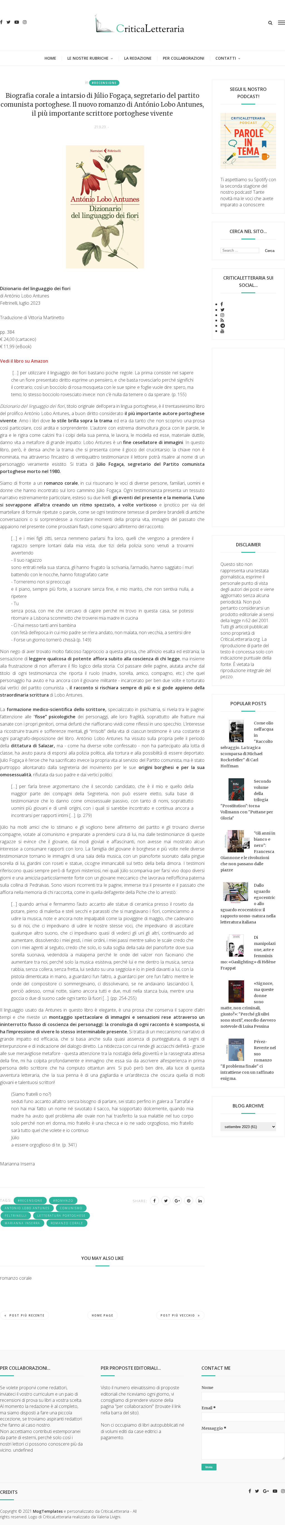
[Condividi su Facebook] (154, 1200)
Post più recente (27, 1315)
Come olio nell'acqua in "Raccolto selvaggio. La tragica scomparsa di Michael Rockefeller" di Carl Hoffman (246, 744)
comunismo (71, 1208)
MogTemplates (48, 1511)
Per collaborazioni (183, 58)
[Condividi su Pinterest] (188, 1200)
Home (50, 58)
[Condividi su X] (165, 1200)
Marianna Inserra (22, 1223)
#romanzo (63, 1200)
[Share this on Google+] (177, 1200)
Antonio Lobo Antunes (27, 1208)
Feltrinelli (16, 1216)
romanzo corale (67, 1223)
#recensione (104, 83)
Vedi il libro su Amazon (24, 361)
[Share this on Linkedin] (200, 1200)
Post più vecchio (178, 1315)
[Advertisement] (248, 437)
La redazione (138, 58)
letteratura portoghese (61, 1216)
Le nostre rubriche (88, 58)
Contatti (225, 58)
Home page (102, 1315)
